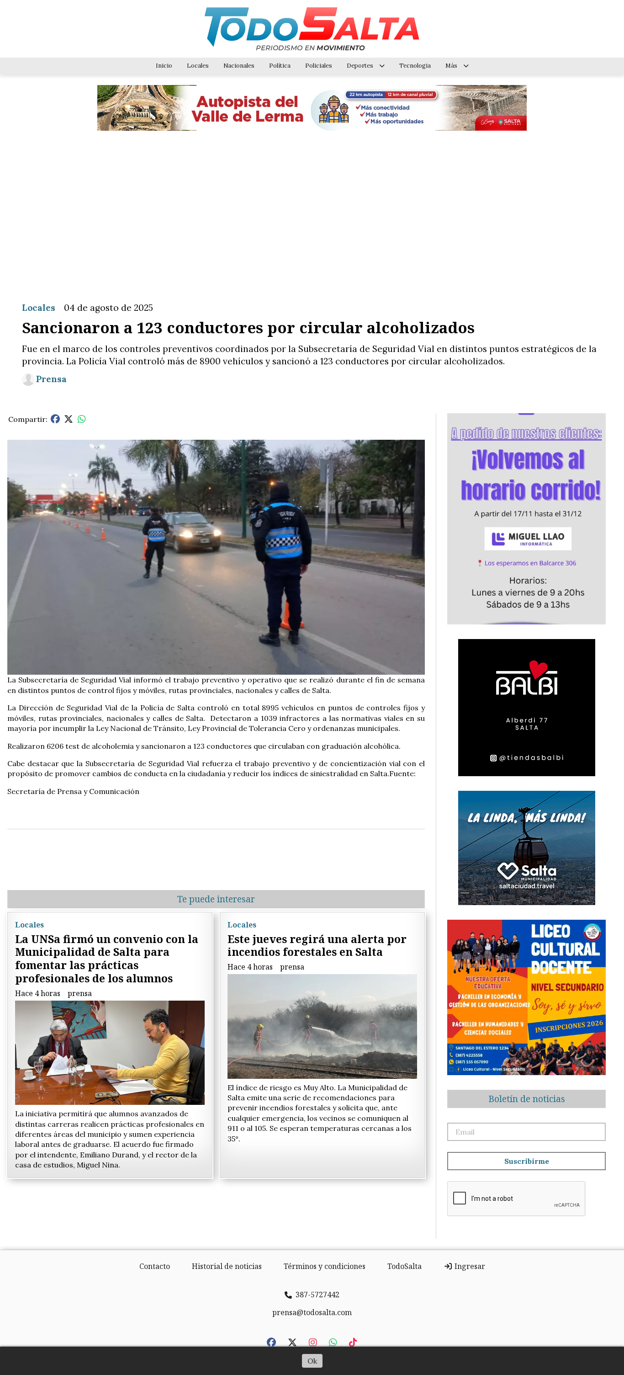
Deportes (360, 65)
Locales (198, 65)
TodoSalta (404, 1266)
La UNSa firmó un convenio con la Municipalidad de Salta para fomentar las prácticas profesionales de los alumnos (106, 959)
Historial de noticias (227, 1266)
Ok (312, 1360)
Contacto (154, 1266)
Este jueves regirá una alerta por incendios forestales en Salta (317, 945)
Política (280, 65)
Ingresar (469, 1266)
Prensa (51, 379)
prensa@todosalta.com (312, 1312)
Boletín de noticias (526, 1099)
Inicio (164, 65)
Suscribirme (526, 1161)
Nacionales (238, 65)
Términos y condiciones (324, 1266)
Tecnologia (415, 65)
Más (451, 65)
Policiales (318, 65)
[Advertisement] (312, 209)
